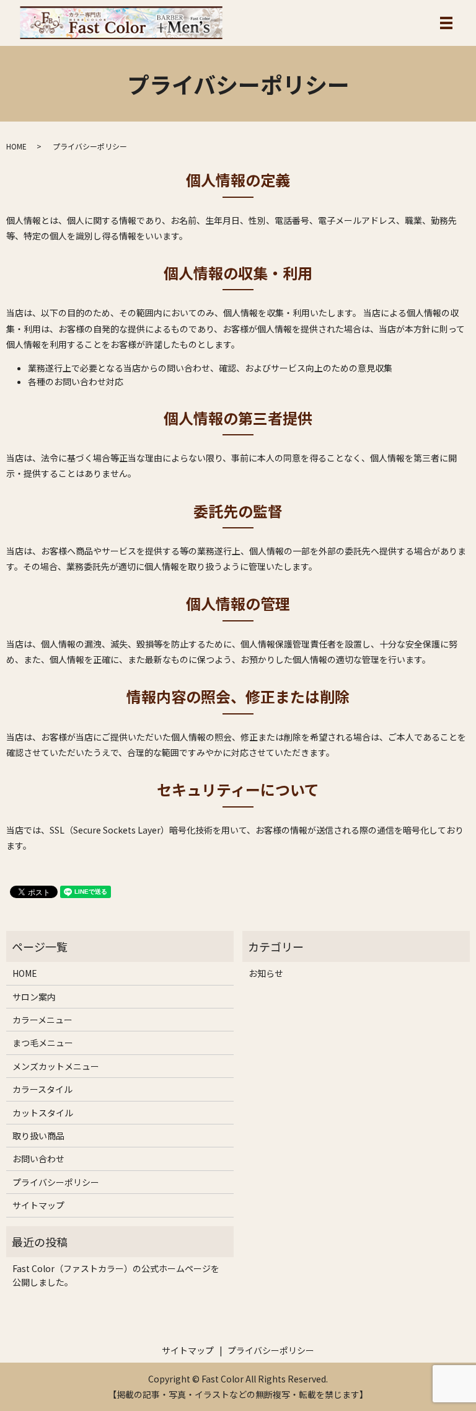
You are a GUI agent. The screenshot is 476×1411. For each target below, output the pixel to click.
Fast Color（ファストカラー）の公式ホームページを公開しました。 (115, 1275)
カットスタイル (42, 1112)
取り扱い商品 (38, 1135)
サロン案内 (34, 996)
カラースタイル (42, 1089)
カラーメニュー (42, 1019)
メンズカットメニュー (55, 1066)
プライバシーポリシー (55, 1182)
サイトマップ (38, 1205)
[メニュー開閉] (446, 23)
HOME (16, 146)
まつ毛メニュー (42, 1042)
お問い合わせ (38, 1158)
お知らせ (266, 973)
